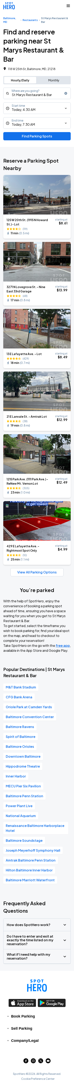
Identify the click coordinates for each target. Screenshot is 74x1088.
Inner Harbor (16, 776)
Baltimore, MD (9, 20)
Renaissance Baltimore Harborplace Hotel (35, 828)
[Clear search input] (65, 93)
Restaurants (30, 20)
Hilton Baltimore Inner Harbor (29, 870)
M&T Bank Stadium (21, 687)
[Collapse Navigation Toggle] (68, 5)
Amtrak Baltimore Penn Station (31, 860)
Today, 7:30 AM (23, 124)
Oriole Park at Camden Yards (29, 707)
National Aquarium (21, 816)
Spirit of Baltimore (20, 736)
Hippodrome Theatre (23, 766)
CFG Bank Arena (19, 697)
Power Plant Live (19, 806)
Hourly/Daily (20, 80)
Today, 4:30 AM (23, 109)
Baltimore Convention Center (30, 717)
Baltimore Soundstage (24, 840)
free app (63, 645)
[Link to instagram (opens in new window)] (33, 1062)
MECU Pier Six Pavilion (23, 786)
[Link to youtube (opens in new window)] (48, 1062)
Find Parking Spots (37, 136)
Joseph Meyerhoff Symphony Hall (33, 850)
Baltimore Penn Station (24, 796)
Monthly (53, 80)
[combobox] (37, 93)
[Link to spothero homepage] (37, 985)
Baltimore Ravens (20, 727)
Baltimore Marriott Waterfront (30, 880)
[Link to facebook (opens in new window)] (25, 1062)
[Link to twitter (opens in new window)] (40, 1062)
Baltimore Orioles (20, 746)
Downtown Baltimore (23, 756)
